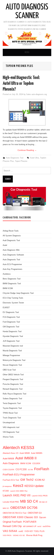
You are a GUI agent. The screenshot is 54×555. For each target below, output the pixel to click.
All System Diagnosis (12, 236)
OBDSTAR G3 (34, 513)
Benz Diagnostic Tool (11, 279)
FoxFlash (41, 469)
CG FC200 (21, 469)
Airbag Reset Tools (11, 231)
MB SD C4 (29, 501)
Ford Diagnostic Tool (11, 322)
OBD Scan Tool (9, 370)
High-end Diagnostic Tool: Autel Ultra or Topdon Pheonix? (21, 83)
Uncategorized (9, 423)
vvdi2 (20, 531)
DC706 (30, 469)
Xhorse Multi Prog (34, 535)
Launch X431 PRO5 (40, 496)
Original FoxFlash (12, 521)
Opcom (42, 517)
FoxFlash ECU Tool (11, 480)
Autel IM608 (8, 458)
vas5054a (46, 526)
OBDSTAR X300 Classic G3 (20, 517)
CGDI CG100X (8, 470)
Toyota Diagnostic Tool (12, 408)
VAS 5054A (10, 530)
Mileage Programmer (11, 355)
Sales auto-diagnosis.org (36, 94)
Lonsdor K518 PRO (11, 502)
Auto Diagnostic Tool (14, 158)
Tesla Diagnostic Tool (12, 403)
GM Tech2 (27, 479)
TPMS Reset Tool (10, 413)
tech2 (39, 526)
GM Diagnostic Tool (11, 327)
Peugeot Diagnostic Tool (13, 379)
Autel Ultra (34, 158)
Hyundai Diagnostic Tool (13, 336)
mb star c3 (43, 502)
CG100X (36, 463)
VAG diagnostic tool (11, 427)
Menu (27, 52)
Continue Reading (27, 150)
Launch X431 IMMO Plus (19, 491)
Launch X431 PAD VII (17, 495)
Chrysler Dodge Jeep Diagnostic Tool (18, 293)
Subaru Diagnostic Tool (12, 399)
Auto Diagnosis (11, 463)
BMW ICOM (8, 288)
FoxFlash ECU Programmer (19, 474)
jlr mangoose (7, 486)
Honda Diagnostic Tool (12, 332)
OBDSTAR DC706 (23, 508)
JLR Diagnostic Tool (11, 341)
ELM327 (6, 308)
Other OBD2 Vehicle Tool (13, 375)
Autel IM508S (36, 453)
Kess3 (18, 485)
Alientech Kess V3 (10, 453)
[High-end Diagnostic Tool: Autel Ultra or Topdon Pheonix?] (27, 112)
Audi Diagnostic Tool (11, 240)
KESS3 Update (34, 485)
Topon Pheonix (21, 161)
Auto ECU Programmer (12, 264)
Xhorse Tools (8, 437)
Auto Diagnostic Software (13, 255)
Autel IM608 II (26, 458)
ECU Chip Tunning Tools (13, 298)
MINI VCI (6, 508)
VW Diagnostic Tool (11, 432)
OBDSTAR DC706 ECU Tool (14, 513)
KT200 (6, 491)
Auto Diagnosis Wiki (11, 250)
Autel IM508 (25, 453)
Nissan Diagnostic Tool (12, 365)
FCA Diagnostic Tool (11, 317)
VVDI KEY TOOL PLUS (34, 531)
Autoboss (7, 274)
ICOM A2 (40, 479)
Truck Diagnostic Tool (12, 418)
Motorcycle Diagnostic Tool (14, 360)
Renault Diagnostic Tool (12, 389)
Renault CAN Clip (12, 526)
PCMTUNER (29, 521)
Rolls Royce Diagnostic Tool (14, 394)
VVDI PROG (7, 535)
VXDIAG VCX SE (19, 535)
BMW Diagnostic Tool (12, 284)
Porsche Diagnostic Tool (13, 384)
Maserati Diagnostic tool (13, 346)
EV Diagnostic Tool (11, 312)
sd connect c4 (29, 526)
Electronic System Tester (13, 303)
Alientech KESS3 (18, 447)
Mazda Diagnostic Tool (12, 351)
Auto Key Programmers (12, 269)
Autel (5, 245)
